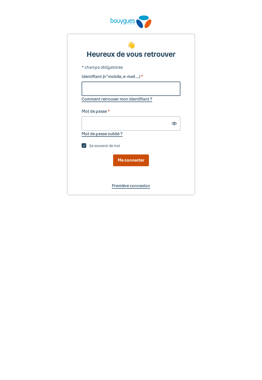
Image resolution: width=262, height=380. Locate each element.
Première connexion (131, 185)
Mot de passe (96, 111)
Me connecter (131, 160)
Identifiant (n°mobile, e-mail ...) (112, 76)
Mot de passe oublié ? (102, 133)
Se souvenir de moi (104, 145)
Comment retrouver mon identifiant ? (117, 98)
